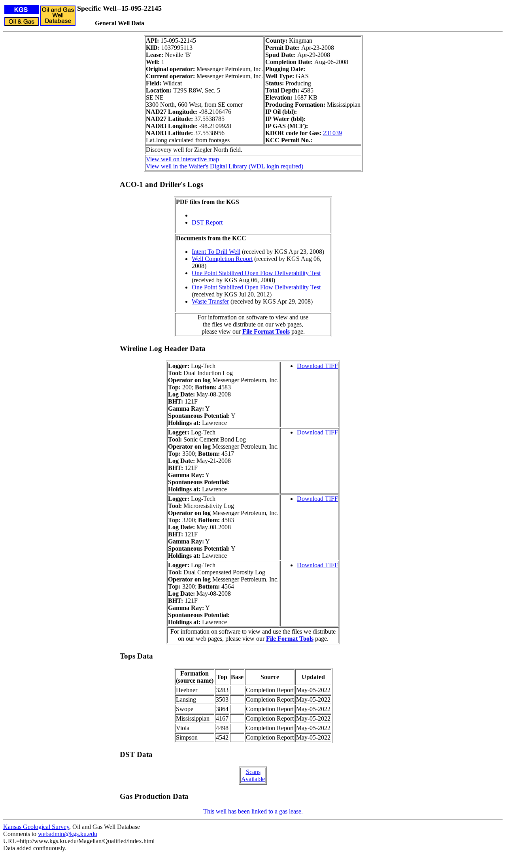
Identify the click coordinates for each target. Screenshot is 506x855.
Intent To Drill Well (216, 251)
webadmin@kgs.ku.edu (67, 833)
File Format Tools (266, 331)
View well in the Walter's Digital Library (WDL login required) (224, 166)
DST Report (207, 222)
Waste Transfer (210, 301)
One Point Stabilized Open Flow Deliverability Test (256, 273)
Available (253, 779)
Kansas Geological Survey (36, 826)
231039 (332, 133)
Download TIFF (317, 365)
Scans (253, 771)
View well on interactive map (182, 159)
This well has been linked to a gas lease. (253, 811)
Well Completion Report (222, 258)
